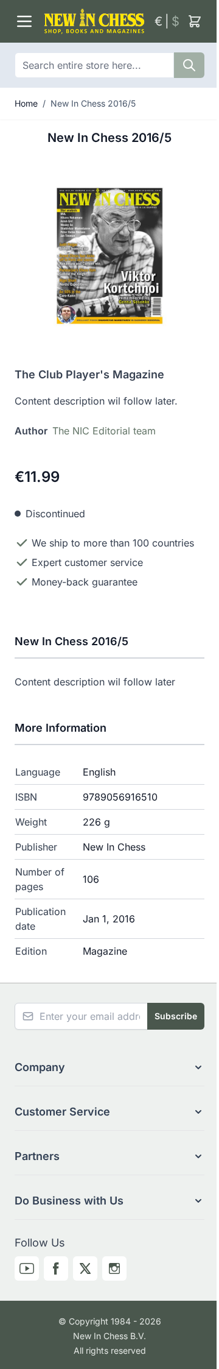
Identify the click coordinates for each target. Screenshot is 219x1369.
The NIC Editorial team (104, 431)
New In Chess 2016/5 (93, 103)
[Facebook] (56, 1268)
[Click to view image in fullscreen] (109, 256)
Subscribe (176, 1016)
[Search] (189, 65)
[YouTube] (27, 1268)
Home (26, 103)
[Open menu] (24, 21)
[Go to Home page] (94, 21)
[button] (109, 1067)
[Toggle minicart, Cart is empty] (194, 21)
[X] (85, 1268)
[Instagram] (114, 1268)
